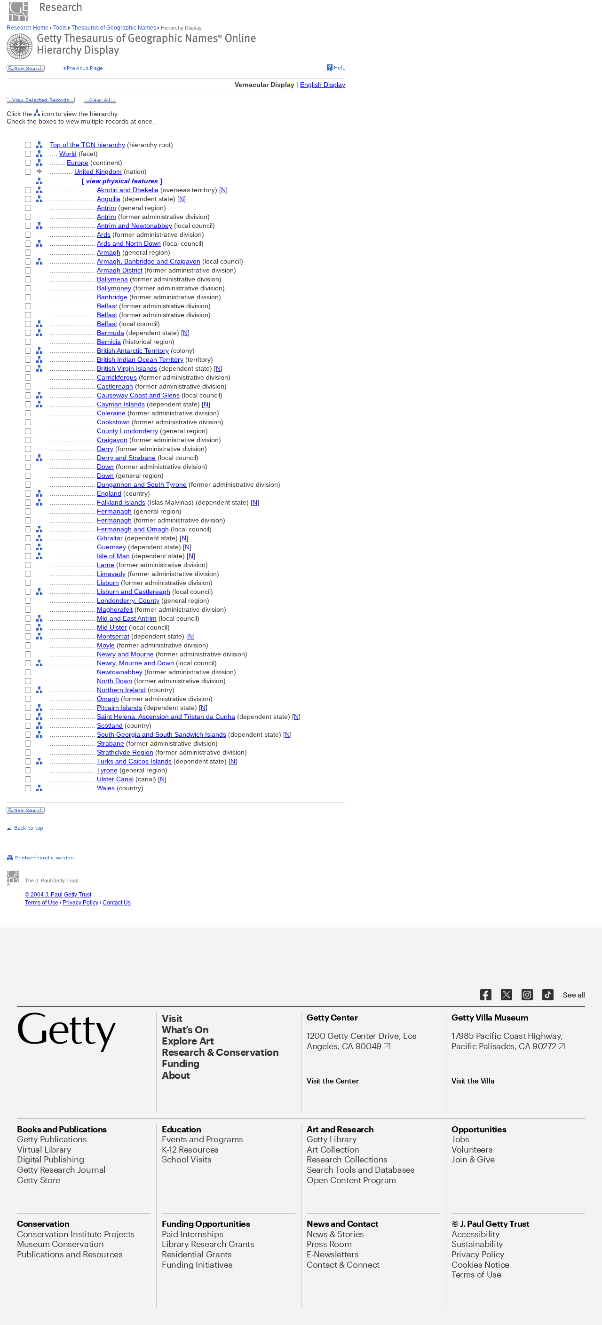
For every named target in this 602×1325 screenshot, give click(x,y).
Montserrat (113, 636)
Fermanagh (114, 511)
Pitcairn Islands (119, 707)
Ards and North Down (129, 243)
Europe (77, 162)
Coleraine (111, 413)
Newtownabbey (120, 672)
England (109, 493)
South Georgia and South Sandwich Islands (161, 734)
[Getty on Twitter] (506, 995)
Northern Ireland (121, 690)
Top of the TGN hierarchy (87, 144)
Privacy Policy (80, 902)
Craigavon (112, 440)
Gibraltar (110, 538)
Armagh (108, 252)
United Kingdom (98, 171)
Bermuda (110, 332)
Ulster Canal (115, 779)
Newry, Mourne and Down (135, 663)
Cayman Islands (121, 404)
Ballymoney (114, 288)
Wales (106, 788)
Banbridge (112, 297)
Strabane (110, 743)
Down (105, 466)
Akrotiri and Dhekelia (127, 190)
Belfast (107, 306)
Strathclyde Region (125, 752)
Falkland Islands (121, 502)
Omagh (108, 698)
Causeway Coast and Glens (138, 395)
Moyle (106, 645)
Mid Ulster (112, 627)
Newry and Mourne (125, 654)
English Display (322, 84)
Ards (104, 234)
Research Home (28, 27)
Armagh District (120, 270)
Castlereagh (115, 386)
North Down (114, 681)
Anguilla (108, 199)
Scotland (110, 725)
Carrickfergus (117, 377)
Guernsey (111, 547)
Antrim (106, 207)
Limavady (111, 573)
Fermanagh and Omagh (133, 529)
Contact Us (117, 902)
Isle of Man (113, 556)
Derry (105, 448)
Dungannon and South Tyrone (142, 484)
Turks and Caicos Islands (134, 761)
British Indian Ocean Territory (140, 359)
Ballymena (112, 279)
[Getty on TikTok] (548, 995)
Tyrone (107, 770)
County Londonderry (127, 431)
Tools (60, 27)
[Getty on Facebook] (485, 995)
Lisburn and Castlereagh (133, 591)
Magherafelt (115, 609)
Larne (105, 565)
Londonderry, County (128, 600)
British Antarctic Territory (133, 350)
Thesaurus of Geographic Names (114, 27)
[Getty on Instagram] (527, 995)
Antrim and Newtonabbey (134, 225)
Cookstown (113, 422)
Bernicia (109, 341)
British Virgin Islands (127, 368)
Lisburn (108, 582)
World (68, 153)
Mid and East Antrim (127, 618)
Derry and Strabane (126, 457)
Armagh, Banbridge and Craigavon (148, 261)
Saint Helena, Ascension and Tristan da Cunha (166, 716)
